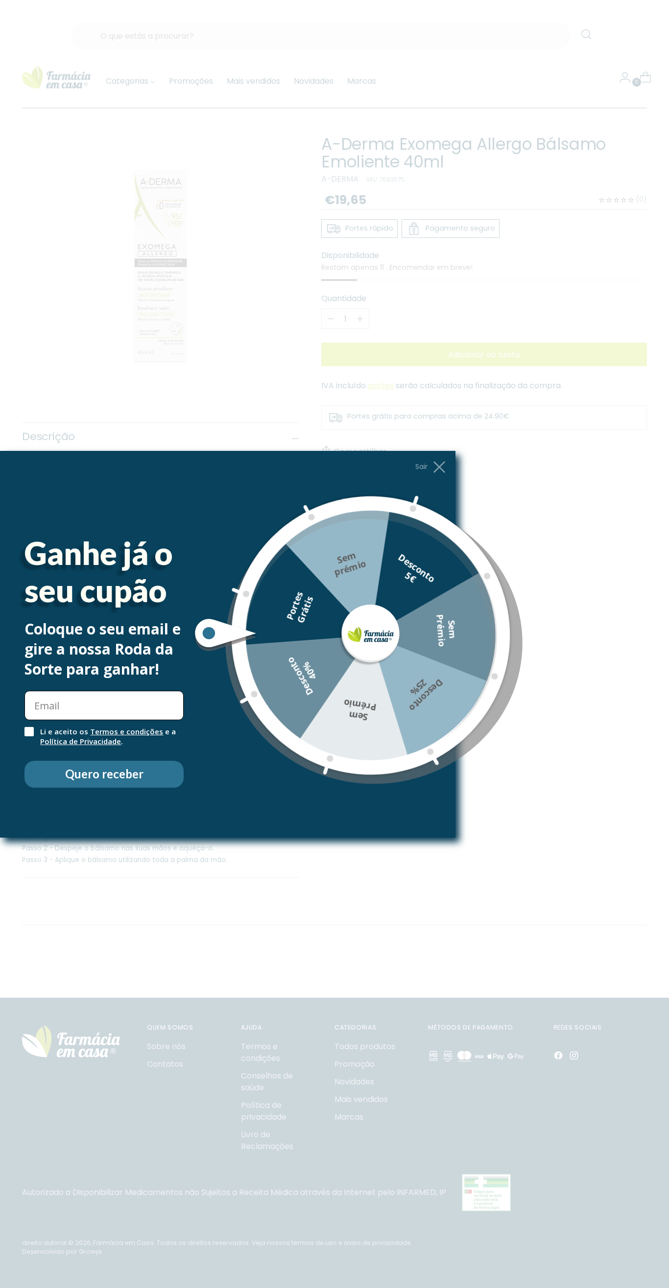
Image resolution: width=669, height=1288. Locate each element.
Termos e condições (126, 731)
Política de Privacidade (80, 741)
